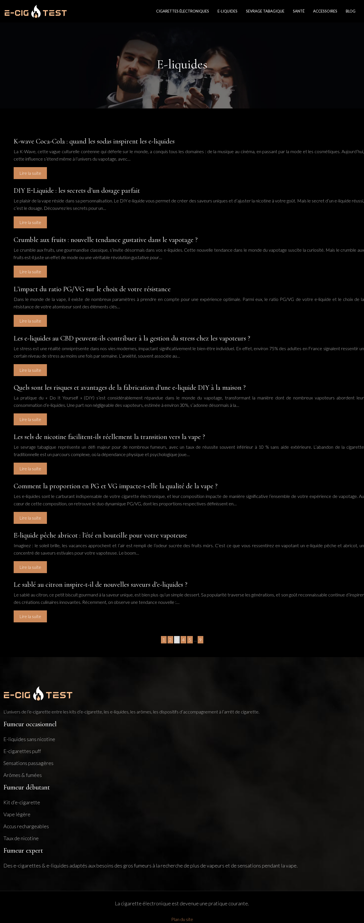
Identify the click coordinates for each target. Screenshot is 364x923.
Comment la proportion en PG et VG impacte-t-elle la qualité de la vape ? (116, 486)
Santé (299, 11)
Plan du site (182, 919)
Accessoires (325, 11)
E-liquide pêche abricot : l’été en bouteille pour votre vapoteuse (100, 535)
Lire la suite (30, 173)
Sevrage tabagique (265, 11)
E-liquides (227, 11)
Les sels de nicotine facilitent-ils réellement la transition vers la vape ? (109, 436)
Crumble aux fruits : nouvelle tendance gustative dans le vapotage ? (106, 239)
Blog (350, 11)
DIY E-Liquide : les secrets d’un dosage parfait (77, 190)
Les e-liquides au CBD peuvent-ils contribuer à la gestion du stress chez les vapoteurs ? (132, 338)
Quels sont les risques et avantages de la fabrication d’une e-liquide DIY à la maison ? (130, 387)
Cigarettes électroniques (182, 11)
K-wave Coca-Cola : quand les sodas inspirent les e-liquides (94, 141)
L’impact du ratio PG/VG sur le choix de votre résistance (92, 289)
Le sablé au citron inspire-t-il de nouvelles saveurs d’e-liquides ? (100, 584)
